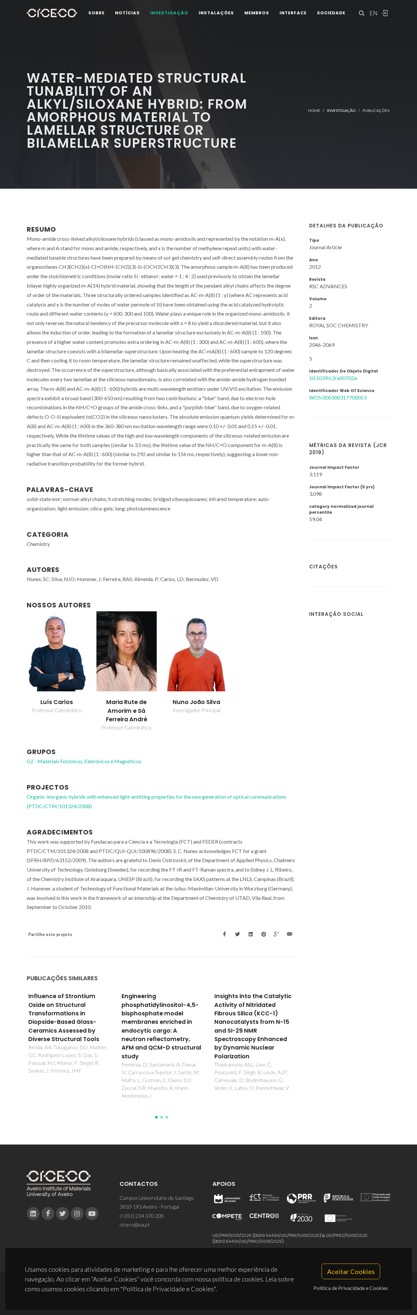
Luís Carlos (56, 702)
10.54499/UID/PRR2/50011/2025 (252, 1241)
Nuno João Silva (196, 702)
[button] (156, 1117)
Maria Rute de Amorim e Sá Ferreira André (126, 710)
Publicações (376, 110)
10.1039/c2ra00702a (333, 378)
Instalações (216, 13)
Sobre (96, 13)
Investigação (169, 13)
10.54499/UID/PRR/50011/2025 (291, 1235)
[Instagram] (77, 1213)
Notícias (127, 13)
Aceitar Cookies (351, 1271)
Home (314, 110)
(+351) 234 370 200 (142, 1216)
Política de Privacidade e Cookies (350, 1288)
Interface (293, 13)
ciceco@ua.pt (135, 1224)
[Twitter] (62, 1213)
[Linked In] (33, 1213)
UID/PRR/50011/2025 (232, 1235)
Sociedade (331, 13)
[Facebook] (47, 1213)
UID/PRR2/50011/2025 (346, 1235)
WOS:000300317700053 (338, 397)
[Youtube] (91, 1213)
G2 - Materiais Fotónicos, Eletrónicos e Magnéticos (84, 761)
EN (372, 13)
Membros (256, 13)
